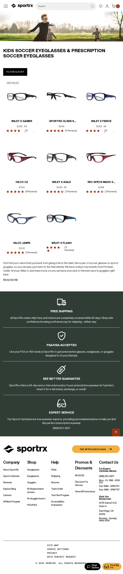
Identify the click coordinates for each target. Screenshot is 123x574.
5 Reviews (71, 131)
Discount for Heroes (81, 483)
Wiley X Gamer (21, 121)
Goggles (31, 482)
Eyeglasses (33, 476)
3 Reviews (71, 191)
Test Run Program (60, 495)
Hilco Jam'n (21, 243)
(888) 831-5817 (106, 476)
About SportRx (11, 470)
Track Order (57, 489)
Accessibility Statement (57, 503)
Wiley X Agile (61, 182)
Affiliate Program (11, 501)
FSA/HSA (32, 505)
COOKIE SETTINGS (58, 549)
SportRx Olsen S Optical (61, 121)
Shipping (55, 476)
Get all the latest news (93, 449)
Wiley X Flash (62, 243)
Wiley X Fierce (101, 121)
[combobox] (66, 6)
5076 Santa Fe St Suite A (108, 504)
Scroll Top (116, 432)
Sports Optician (11, 476)
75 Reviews (29, 132)
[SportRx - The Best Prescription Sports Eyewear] (22, 6)
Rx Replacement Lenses (35, 490)
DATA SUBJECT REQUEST (61, 556)
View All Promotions (85, 491)
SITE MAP (53, 545)
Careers (7, 495)
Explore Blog (9, 489)
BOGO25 (79, 475)
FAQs (54, 470)
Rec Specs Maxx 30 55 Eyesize (101, 182)
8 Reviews (31, 191)
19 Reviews (108, 132)
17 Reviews (69, 248)
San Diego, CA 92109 (106, 512)
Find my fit (114, 566)
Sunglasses (33, 470)
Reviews (7, 482)
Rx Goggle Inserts (36, 498)
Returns (55, 482)
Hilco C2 (22, 182)
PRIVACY (52, 553)
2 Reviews (111, 191)
